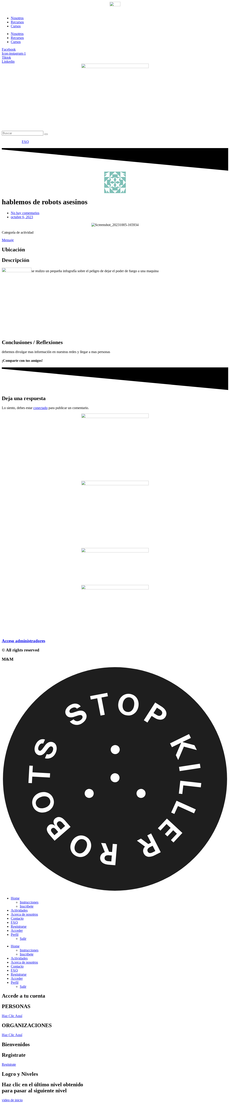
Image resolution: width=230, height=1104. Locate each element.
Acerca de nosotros (24, 914)
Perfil (14, 934)
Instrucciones (29, 902)
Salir (23, 938)
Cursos (16, 26)
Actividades (19, 910)
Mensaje (8, 240)
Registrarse (19, 926)
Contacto (17, 918)
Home (15, 898)
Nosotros (17, 18)
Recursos (17, 22)
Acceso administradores (23, 640)
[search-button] (46, 134)
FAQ (14, 922)
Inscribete (26, 906)
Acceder (17, 930)
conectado (40, 408)
